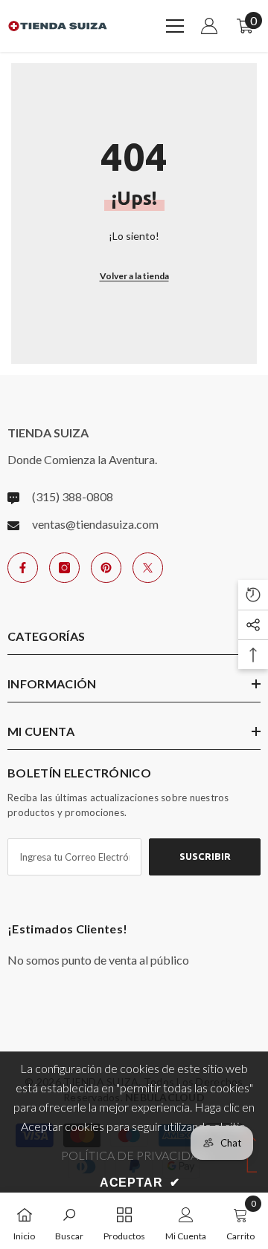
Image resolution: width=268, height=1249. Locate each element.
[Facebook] (22, 567)
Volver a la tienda (134, 275)
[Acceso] (209, 26)
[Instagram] (64, 567)
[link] (69, 1221)
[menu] (175, 26)
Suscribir (205, 856)
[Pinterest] (106, 567)
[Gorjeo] (148, 567)
